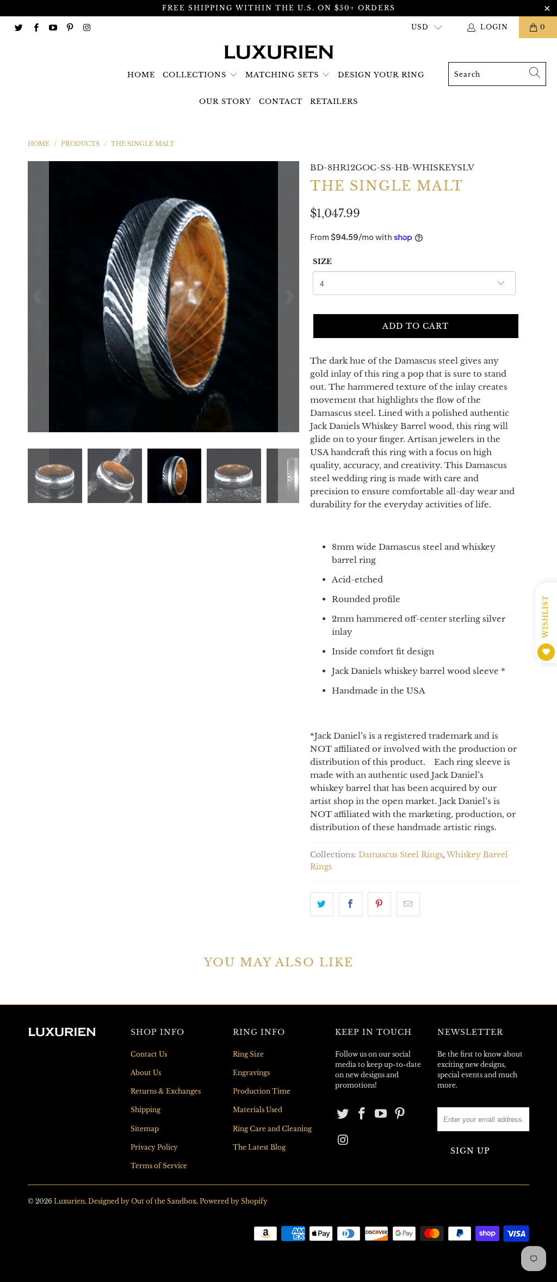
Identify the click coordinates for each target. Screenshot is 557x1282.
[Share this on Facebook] (350, 904)
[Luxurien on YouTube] (52, 27)
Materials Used (257, 1110)
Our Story (225, 101)
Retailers (334, 101)
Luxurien (69, 1201)
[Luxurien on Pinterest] (69, 27)
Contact (280, 101)
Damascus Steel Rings (400, 855)
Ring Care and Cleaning (272, 1129)
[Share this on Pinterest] (379, 904)
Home (141, 74)
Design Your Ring (381, 74)
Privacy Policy (154, 1147)
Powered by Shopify (234, 1201)
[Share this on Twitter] (321, 904)
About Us (146, 1073)
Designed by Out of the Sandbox (142, 1201)
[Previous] (38, 296)
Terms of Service (159, 1166)
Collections (194, 74)
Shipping (145, 1110)
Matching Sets (282, 74)
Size (322, 261)
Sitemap (145, 1129)
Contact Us (149, 1054)
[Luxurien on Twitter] (18, 27)
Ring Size (248, 1054)
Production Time (261, 1091)
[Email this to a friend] (408, 904)
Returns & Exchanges (166, 1091)
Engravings (251, 1073)
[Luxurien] (279, 53)
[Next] (289, 296)
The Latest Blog (259, 1147)
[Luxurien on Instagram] (86, 27)
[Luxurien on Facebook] (35, 27)
